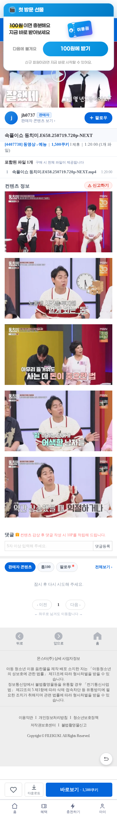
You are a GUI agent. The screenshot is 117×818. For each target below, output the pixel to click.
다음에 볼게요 (25, 49)
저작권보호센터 (43, 725)
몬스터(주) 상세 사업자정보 (58, 658)
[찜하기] (13, 790)
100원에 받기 (75, 49)
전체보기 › (103, 567)
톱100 (46, 567)
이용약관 (26, 717)
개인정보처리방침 (53, 717)
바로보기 (79, 789)
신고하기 (101, 185)
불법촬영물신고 (74, 725)
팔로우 (65, 567)
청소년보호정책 (86, 717)
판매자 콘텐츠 (20, 567)
